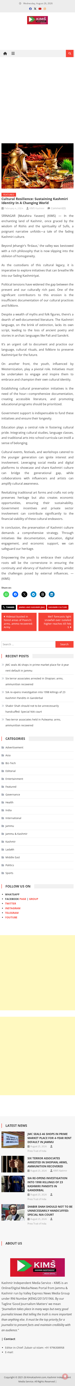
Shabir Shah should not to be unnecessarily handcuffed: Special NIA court (32, 708)
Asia (8, 755)
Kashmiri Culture (57, 607)
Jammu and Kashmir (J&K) (32, 607)
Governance (12, 794)
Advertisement (14, 747)
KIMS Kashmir (36, 208)
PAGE (22, 899)
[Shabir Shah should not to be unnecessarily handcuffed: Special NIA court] (13, 1212)
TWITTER (10, 903)
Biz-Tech (10, 763)
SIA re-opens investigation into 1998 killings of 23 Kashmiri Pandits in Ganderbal (35, 695)
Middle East (12, 857)
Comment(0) (58, 208)
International (13, 818)
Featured (8, 194)
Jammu (9, 826)
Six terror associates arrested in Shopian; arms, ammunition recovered (34, 681)
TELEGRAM (12, 913)
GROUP (33, 899)
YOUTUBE (11, 917)
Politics (9, 865)
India (8, 810)
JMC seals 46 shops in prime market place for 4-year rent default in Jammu (37, 667)
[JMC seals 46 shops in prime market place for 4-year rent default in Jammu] (13, 1140)
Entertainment (14, 779)
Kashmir (10, 841)
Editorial (10, 771)
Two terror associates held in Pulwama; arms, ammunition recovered (33, 722)
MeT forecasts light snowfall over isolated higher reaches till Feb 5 (57, 622)
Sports (9, 873)
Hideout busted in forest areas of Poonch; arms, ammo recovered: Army (18, 622)
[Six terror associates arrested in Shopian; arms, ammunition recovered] (13, 1164)
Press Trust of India (36, 1151)
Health (9, 802)
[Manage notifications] (65, 1376)
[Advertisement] (37, 100)
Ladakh (9, 849)
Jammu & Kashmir (16, 833)
